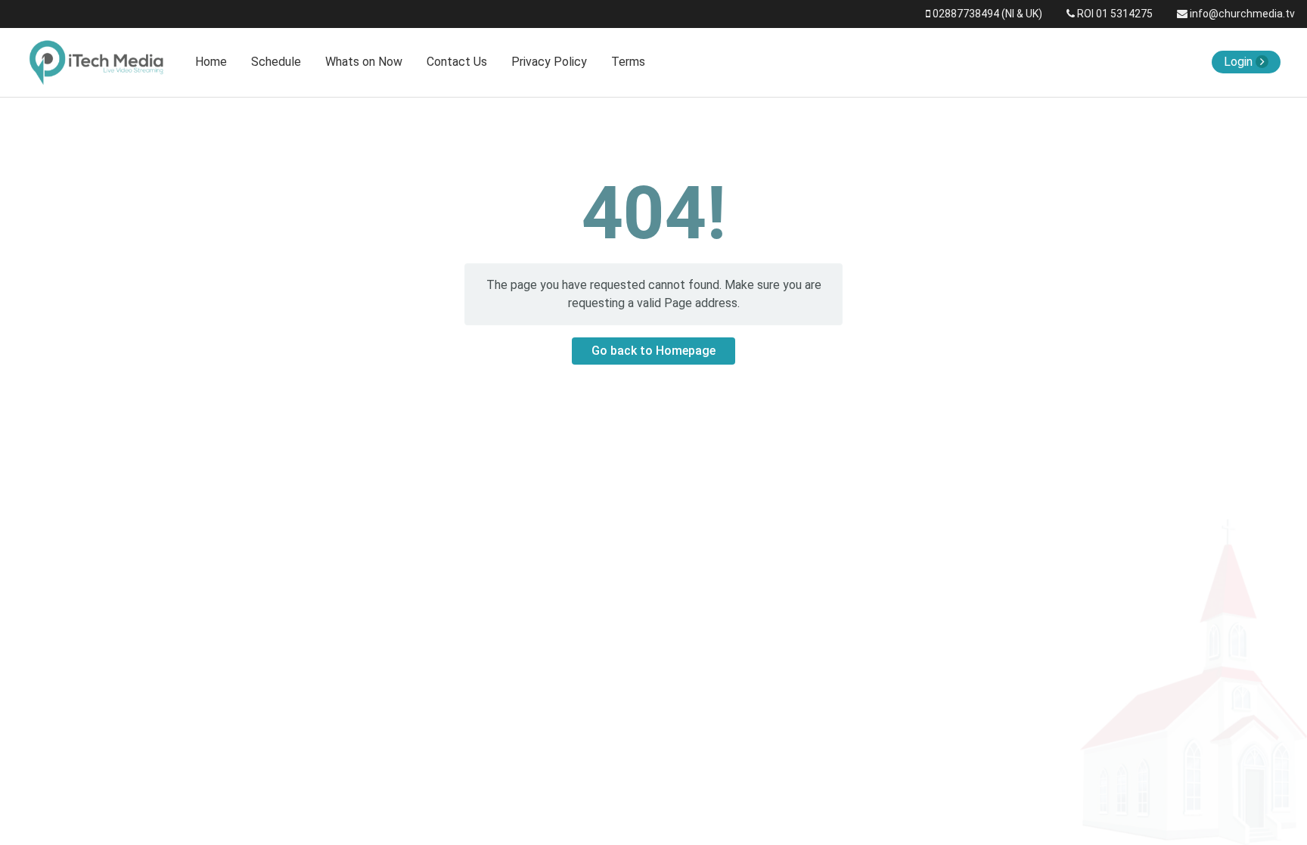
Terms (628, 61)
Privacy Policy (549, 61)
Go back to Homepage (653, 350)
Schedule (276, 61)
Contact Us (457, 61)
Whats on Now (363, 61)
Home (211, 61)
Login (1240, 61)
